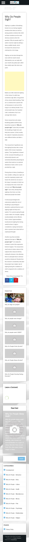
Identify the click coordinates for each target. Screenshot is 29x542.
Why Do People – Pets (12, 503)
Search (21, 459)
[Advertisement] (14, 81)
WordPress (14, 539)
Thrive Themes (17, 538)
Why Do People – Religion (13, 518)
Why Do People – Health (12, 489)
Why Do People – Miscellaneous (15, 494)
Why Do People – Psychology (14, 508)
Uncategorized (10, 470)
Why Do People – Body (12, 479)
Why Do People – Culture (13, 484)
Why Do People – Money (12, 499)
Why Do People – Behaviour (13, 475)
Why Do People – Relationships (14, 513)
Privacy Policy (9, 529)
